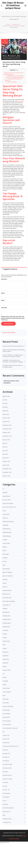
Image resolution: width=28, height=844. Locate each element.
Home (8, 24)
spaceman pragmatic (7, 58)
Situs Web (4, 307)
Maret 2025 (6, 458)
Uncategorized (16, 24)
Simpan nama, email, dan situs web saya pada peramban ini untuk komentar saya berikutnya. (12, 318)
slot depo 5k (6, 757)
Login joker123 (7, 605)
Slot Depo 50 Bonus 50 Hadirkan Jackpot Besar (13, 5)
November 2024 (7, 472)
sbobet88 (5, 681)
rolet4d (5, 666)
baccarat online (7, 499)
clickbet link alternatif (8, 521)
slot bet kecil (6, 742)
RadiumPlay (6, 659)
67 (3, 489)
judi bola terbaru (7, 590)
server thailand (7, 692)
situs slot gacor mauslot (9, 332)
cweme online (6, 543)
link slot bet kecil (7, 597)
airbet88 (5, 492)
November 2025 (7, 428)
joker (4, 565)
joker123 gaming (7, 572)
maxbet (5, 637)
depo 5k (5, 547)
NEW (4, 644)
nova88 (5, 648)
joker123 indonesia (8, 576)
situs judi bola (6, 710)
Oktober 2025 (6, 432)
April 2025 (5, 454)
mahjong (5, 608)
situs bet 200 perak (8, 706)
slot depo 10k (6, 753)
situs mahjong (6, 713)
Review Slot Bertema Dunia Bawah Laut (13, 346)
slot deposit (6, 760)
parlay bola (5, 652)
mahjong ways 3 (7, 623)
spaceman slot (16, 58)
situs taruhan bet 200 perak (10, 728)
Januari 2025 (6, 465)
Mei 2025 (5, 450)
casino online (6, 514)
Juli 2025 (5, 443)
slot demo (5, 750)
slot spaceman (11, 56)
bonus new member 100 (9, 507)
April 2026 (5, 410)
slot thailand (6, 797)
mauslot (5, 634)
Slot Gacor (5, 771)
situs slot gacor (7, 721)
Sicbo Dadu (6, 699)
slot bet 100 (6, 735)
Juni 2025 (5, 447)
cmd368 (5, 539)
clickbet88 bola (7, 528)
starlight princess (7, 818)
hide (17, 70)
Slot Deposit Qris (7, 768)
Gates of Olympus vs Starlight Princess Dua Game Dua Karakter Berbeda (13, 355)
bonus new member (8, 503)
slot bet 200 (6, 739)
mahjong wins (6, 626)
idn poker (5, 557)
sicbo (4, 695)
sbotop (4, 684)
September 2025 (7, 436)
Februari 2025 (6, 461)
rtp (3, 673)
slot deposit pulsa (7, 764)
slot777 (5, 800)
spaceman (17, 56)
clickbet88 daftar (7, 532)
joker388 (5, 579)
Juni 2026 (5, 403)
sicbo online (6, 702)
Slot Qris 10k (6, 789)
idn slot (5, 561)
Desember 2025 (7, 425)
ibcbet (4, 550)
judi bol (4, 583)
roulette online (6, 670)
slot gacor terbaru (7, 779)
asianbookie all (6, 496)
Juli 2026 (5, 400)
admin (4, 55)
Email (3, 300)
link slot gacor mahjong (9, 601)
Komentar (4, 279)
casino (4, 510)
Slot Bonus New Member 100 (10, 746)
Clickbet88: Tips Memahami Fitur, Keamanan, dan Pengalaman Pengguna (13, 360)
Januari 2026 (6, 421)
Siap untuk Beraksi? (11, 82)
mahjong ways (6, 615)
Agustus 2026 (6, 396)
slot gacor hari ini (7, 775)
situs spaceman (7, 724)
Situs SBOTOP (6, 717)
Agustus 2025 (6, 439)
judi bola (5, 586)
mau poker (5, 630)
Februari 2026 (6, 418)
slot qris (5, 786)
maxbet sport (6, 641)
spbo (4, 815)
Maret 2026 (6, 414)
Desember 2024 (7, 468)
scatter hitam (6, 688)
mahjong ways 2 (7, 619)
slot (4, 731)
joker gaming (6, 568)
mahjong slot (6, 612)
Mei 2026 (5, 407)
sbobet (4, 677)
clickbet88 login (7, 536)
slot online (5, 782)
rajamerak (5, 663)
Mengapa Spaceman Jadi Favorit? (14, 75)
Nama (3, 293)
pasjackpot (5, 655)
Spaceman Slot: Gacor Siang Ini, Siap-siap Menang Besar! (13, 73)
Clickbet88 (5, 525)
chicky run (5, 518)
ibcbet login (6, 554)
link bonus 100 (6, 594)
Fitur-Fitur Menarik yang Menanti (14, 77)
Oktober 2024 (6, 476)
